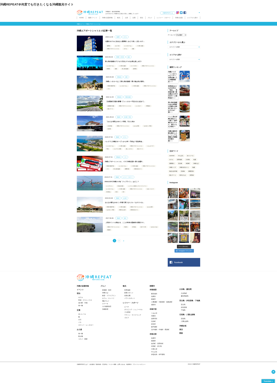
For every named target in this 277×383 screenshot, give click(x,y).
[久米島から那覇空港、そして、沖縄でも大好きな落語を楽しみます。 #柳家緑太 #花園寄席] (184, 204)
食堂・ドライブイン (109, 295)
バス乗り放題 (140, 45)
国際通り (172, 163)
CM (123, 191)
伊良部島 (184, 307)
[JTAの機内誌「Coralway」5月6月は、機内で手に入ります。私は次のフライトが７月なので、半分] (184, 227)
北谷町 (153, 321)
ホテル (125, 37)
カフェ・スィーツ (108, 298)
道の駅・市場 (127, 117)
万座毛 (125, 227)
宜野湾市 (154, 318)
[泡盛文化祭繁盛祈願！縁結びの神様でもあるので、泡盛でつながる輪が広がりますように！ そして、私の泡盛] (173, 215)
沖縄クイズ (172, 167)
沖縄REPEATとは (168, 13)
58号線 (134, 227)
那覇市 (152, 286)
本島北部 (153, 334)
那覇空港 (127, 169)
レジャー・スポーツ (163, 18)
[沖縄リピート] (90, 12)
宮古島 (180, 163)
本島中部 (153, 309)
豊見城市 (154, 294)
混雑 (116, 68)
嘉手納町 (154, 327)
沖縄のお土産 (122, 209)
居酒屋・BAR (106, 290)
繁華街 (108, 45)
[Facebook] (185, 12)
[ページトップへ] (273, 372)
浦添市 (153, 304)
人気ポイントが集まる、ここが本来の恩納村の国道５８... (125, 222)
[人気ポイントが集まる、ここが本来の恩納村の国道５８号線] (90, 224)
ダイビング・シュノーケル (133, 309)
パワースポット (129, 298)
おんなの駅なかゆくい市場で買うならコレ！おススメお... (124, 202)
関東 (181, 333)
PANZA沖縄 (120, 186)
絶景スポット (128, 293)
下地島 (183, 310)
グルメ (150, 18)
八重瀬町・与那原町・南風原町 (161, 302)
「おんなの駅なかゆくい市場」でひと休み (120, 121)
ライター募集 (112, 364)
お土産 (124, 198)
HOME (81, 18)
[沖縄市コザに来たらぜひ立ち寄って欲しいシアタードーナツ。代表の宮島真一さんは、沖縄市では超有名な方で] (173, 204)
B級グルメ (105, 301)
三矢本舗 (110, 126)
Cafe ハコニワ (150, 189)
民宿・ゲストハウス (85, 300)
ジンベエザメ (133, 65)
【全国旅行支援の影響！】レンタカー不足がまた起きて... (125, 101)
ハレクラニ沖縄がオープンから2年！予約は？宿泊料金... (124, 141)
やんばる (180, 155)
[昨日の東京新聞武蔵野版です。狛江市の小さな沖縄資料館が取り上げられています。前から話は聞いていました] (195, 215)
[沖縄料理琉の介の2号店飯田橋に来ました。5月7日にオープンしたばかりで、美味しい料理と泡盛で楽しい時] (195, 227)
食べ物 (80, 305)
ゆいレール (190, 155)
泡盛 (193, 167)
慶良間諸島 (184, 296)
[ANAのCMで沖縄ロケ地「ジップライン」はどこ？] (90, 183)
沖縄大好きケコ (138, 169)
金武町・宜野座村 (157, 343)
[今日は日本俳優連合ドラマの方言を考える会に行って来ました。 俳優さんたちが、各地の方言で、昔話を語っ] (184, 215)
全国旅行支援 (111, 106)
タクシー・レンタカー (85, 325)
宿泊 (141, 18)
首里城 (192, 175)
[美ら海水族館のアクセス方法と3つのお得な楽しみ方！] (90, 63)
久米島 (188, 159)
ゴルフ (126, 317)
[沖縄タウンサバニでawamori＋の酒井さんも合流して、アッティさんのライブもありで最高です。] (184, 193)
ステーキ (105, 304)
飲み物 (80, 336)
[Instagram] (177, 12)
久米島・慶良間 (185, 289)
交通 (133, 18)
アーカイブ (171, 35)
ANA (116, 191)
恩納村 (118, 117)
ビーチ (126, 307)
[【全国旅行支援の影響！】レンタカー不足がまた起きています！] (90, 103)
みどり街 (117, 45)
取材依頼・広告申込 (101, 364)
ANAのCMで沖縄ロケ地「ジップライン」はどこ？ (122, 181)
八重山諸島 (184, 321)
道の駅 (109, 128)
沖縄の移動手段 (111, 85)
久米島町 (184, 293)
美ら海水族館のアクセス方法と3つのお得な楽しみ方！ (123, 61)
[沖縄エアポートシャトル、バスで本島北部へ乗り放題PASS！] (90, 163)
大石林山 (108, 191)
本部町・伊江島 (120, 57)
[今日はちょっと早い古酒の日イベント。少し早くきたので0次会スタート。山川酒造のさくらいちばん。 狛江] (173, 193)
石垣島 (183, 171)
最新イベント (92, 18)
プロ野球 (127, 312)
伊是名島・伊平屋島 (158, 354)
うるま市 (154, 313)
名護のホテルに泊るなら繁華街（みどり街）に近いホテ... (125, 41)
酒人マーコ (110, 108)
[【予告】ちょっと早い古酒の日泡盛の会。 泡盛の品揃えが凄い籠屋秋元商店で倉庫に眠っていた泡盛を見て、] (195, 193)
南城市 (153, 299)
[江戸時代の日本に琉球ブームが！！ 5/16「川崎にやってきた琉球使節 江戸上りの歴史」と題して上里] (195, 238)
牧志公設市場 (173, 171)
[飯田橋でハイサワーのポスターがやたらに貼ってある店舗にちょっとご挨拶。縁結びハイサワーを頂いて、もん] (173, 238)
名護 (133, 48)
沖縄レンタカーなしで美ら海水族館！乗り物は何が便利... (125, 81)
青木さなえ (183, 175)
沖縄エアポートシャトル (113, 48)
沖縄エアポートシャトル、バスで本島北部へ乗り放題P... (124, 161)
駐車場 (134, 68)
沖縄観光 (148, 106)
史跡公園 (127, 295)
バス (108, 88)
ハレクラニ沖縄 (117, 148)
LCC (79, 319)
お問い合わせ (121, 364)
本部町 (108, 68)
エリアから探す (192, 18)
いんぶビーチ (150, 146)
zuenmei (171, 155)
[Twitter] (181, 12)
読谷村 (153, 324)
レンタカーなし (128, 45)
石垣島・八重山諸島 (187, 314)
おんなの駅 (136, 126)
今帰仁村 (154, 349)
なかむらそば (154, 227)
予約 (107, 148)
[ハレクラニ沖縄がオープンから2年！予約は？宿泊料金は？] (90, 143)
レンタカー (138, 106)
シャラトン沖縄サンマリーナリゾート (137, 186)
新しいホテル (129, 148)
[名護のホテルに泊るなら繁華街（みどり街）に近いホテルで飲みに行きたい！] (90, 43)
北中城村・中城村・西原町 (160, 329)
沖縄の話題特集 (107, 18)
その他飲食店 (106, 306)
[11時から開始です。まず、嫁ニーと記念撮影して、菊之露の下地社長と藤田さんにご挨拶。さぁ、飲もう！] (184, 238)
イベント (80, 290)
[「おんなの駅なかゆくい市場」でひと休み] (90, 123)
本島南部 (153, 290)
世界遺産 (179, 159)
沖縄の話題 (179, 18)
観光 (118, 18)
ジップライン (109, 186)
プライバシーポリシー (139, 364)
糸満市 (153, 296)
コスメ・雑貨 (82, 339)
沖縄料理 (105, 309)
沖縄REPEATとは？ (82, 364)
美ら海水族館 (125, 68)
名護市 (118, 37)
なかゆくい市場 (147, 126)
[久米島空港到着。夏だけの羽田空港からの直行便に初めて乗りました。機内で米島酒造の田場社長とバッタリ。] (195, 204)
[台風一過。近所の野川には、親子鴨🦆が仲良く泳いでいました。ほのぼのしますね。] (173, 227)
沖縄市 (153, 316)
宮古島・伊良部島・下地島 (189, 300)
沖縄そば (196, 163)
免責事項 (128, 364)
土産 (126, 18)
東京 (181, 329)
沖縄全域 (119, 77)
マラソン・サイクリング (132, 315)
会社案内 (92, 364)
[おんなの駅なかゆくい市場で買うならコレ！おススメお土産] (90, 204)
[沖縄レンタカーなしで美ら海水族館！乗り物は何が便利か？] (90, 83)
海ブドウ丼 (143, 227)
